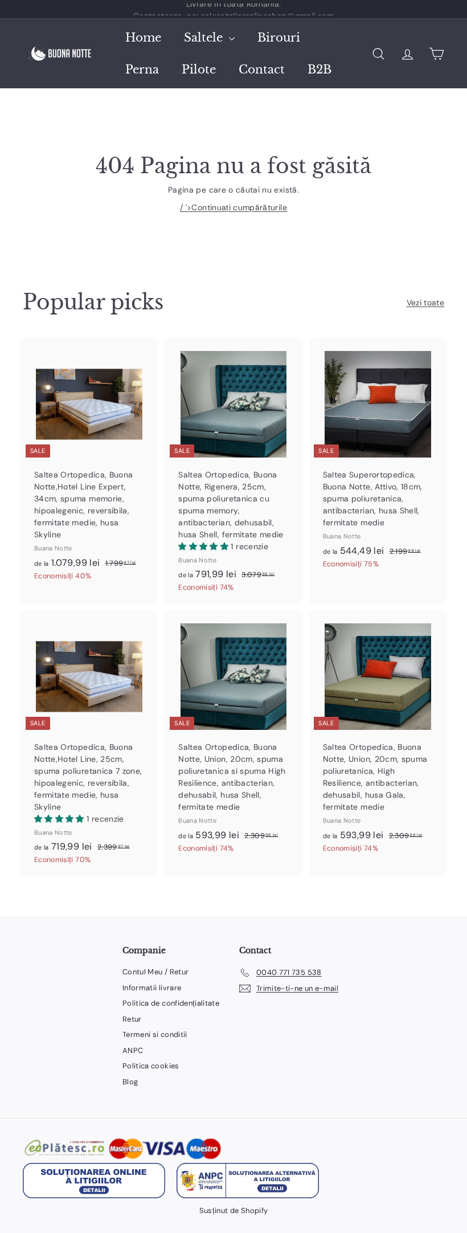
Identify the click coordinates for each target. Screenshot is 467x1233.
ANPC (132, 1050)
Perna (142, 69)
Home (143, 37)
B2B (319, 69)
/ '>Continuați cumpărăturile (233, 207)
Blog (130, 1082)
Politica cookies (150, 1066)
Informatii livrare (151, 988)
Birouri (278, 37)
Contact (262, 69)
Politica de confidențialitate (170, 1003)
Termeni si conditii (154, 1034)
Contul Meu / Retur (155, 972)
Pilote (199, 69)
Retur (132, 1019)
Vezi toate (426, 302)
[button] (204, 546)
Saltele (205, 37)
